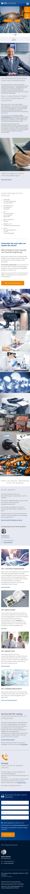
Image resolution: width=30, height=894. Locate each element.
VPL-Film (17, 20)
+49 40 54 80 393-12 (8, 861)
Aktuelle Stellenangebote (8, 740)
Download (19, 620)
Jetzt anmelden (8, 835)
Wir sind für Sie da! (6, 179)
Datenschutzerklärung (20, 825)
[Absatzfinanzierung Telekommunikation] (15, 299)
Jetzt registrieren (5, 587)
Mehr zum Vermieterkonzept (13, 283)
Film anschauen (5, 666)
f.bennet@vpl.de (7, 542)
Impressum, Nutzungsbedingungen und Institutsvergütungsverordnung (12, 887)
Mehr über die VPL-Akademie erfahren (11, 520)
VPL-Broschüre (8, 20)
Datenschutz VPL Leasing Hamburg (10, 882)
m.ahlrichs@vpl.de (8, 863)
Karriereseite (24, 744)
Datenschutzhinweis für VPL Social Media (12, 884)
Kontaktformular (21, 782)
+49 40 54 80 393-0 (8, 540)
